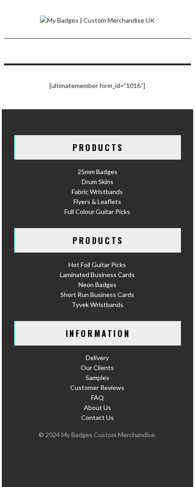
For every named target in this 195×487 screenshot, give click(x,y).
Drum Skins (97, 181)
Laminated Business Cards (97, 274)
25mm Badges (97, 171)
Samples (97, 377)
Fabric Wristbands (97, 191)
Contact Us (97, 417)
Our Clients (97, 367)
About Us (97, 407)
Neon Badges (97, 284)
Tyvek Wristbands (97, 304)
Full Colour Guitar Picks (97, 211)
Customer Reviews (97, 387)
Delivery (97, 357)
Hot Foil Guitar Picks (97, 264)
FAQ (97, 397)
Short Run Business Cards (97, 294)
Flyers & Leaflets (97, 201)
